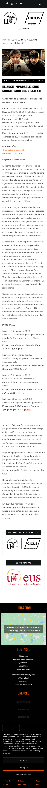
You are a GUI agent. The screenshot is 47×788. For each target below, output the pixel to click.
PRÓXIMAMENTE (21, 81)
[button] (23, 28)
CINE (6, 81)
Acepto (23, 760)
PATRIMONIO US (23, 702)
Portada (6, 40)
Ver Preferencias (23, 774)
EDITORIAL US (23, 709)
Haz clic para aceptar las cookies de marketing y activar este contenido (23, 629)
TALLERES (38, 81)
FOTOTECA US (23, 717)
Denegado (23, 767)
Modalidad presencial (13, 150)
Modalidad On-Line (12, 153)
